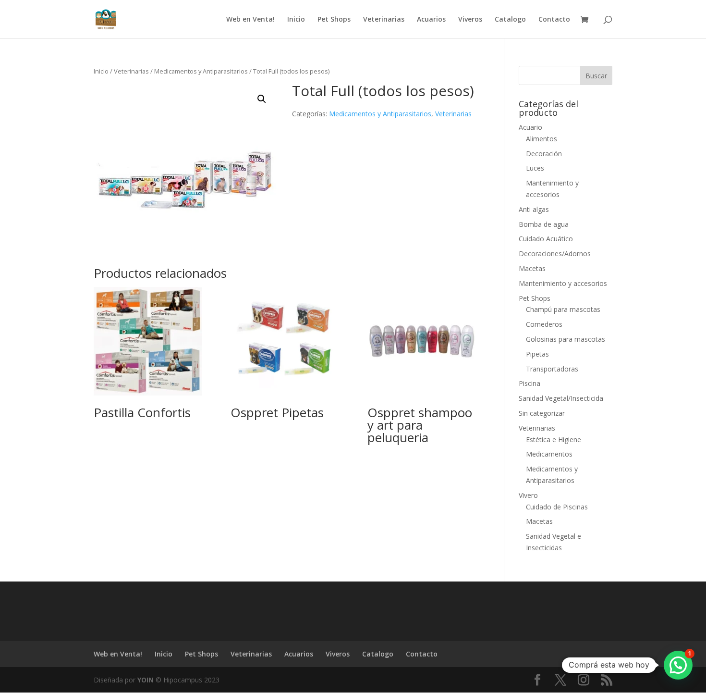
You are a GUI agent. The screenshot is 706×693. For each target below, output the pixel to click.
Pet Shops (334, 20)
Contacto (554, 20)
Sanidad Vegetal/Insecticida (561, 398)
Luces (535, 168)
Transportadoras (552, 368)
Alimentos (541, 138)
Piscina (529, 383)
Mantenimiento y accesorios (563, 283)
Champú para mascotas (563, 309)
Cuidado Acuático (546, 238)
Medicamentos (549, 453)
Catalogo (510, 20)
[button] (261, 99)
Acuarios (431, 20)
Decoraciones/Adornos (555, 253)
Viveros (470, 20)
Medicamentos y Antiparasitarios (201, 71)
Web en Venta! (250, 20)
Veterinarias (383, 20)
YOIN (145, 679)
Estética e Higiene (553, 439)
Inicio (296, 20)
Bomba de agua (544, 224)
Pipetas (537, 354)
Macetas (532, 268)
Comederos (544, 324)
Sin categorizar (542, 413)
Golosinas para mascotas (565, 339)
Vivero (528, 495)
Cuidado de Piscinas (557, 506)
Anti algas (534, 209)
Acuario (530, 127)
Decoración (544, 153)
